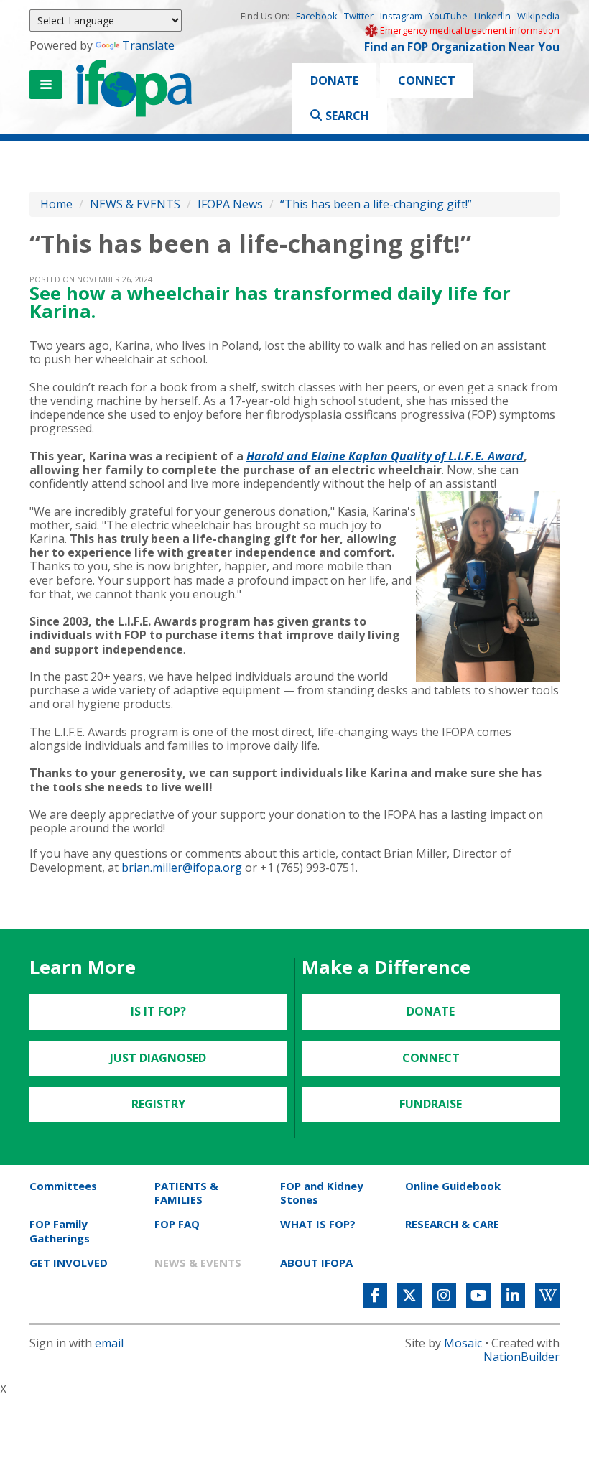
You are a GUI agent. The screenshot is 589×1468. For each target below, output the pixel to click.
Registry (158, 1104)
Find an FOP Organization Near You (462, 47)
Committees (63, 1186)
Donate (334, 80)
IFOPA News (230, 204)
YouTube (448, 15)
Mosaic (463, 1343)
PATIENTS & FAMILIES (186, 1193)
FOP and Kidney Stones (321, 1193)
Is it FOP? (158, 1011)
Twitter (359, 15)
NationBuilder (521, 1357)
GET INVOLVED (68, 1262)
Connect (426, 80)
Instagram (401, 15)
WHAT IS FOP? (318, 1224)
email (109, 1343)
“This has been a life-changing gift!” (376, 204)
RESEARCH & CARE (452, 1224)
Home (56, 204)
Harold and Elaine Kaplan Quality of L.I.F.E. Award (385, 456)
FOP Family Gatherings (59, 1231)
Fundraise (430, 1104)
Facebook (317, 15)
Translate (148, 45)
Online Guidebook (453, 1186)
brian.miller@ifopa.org (181, 867)
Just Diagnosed (158, 1058)
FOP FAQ (177, 1224)
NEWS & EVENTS (135, 204)
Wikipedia (538, 15)
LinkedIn (492, 15)
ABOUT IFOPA (316, 1262)
